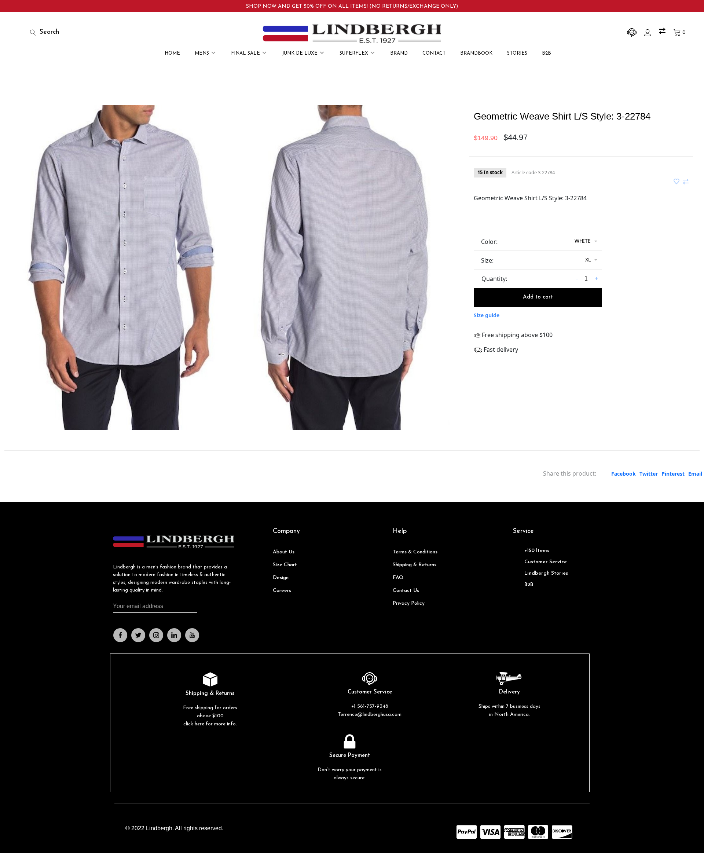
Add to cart (538, 297)
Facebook (623, 473)
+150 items (536, 550)
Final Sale (245, 53)
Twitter (648, 473)
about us (283, 552)
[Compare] (663, 32)
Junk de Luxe (300, 53)
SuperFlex (354, 53)
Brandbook (476, 53)
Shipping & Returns (414, 565)
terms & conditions (415, 552)
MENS (202, 53)
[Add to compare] (686, 182)
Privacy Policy (409, 603)
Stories (517, 53)
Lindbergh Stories (546, 573)
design (281, 578)
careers (282, 590)
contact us (406, 590)
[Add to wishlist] (677, 182)
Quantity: (494, 279)
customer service (545, 562)
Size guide (486, 315)
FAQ (398, 578)
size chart (285, 565)
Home (172, 53)
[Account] (648, 32)
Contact (433, 53)
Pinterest (673, 473)
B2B (546, 53)
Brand (399, 53)
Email (695, 473)
